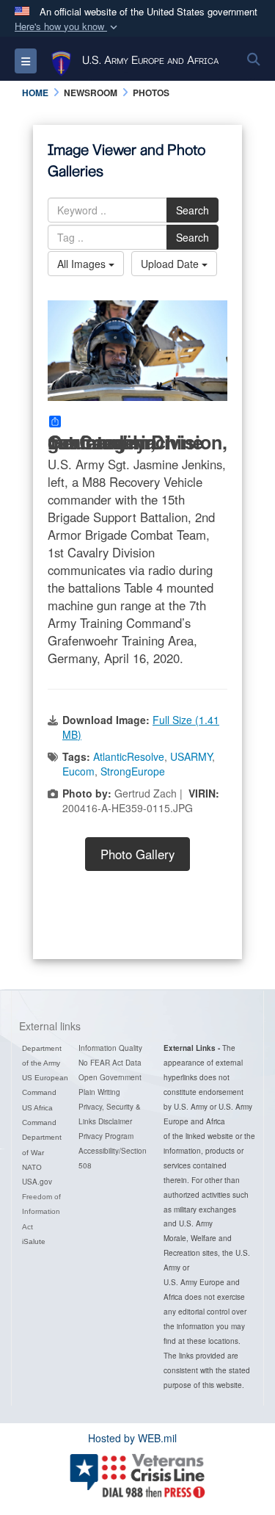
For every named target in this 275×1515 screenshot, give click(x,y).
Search (192, 210)
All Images (83, 263)
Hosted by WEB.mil (132, 1438)
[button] (67, 27)
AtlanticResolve (128, 756)
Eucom (78, 771)
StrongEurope (132, 771)
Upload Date (171, 263)
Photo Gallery (137, 854)
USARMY (191, 756)
